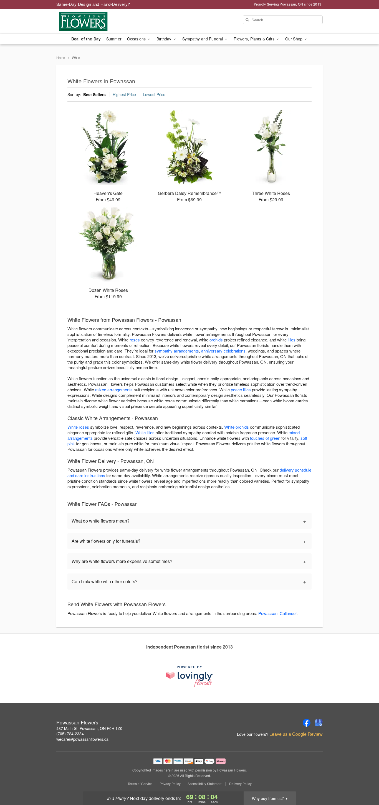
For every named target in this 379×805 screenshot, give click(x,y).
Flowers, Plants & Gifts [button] (254, 39)
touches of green (265, 438)
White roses (78, 427)
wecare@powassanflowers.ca (82, 739)
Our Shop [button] (294, 39)
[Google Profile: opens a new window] (319, 723)
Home (60, 57)
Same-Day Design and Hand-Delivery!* (93, 4)
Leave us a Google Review (296, 734)
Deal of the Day (86, 39)
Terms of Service (140, 783)
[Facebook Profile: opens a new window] (306, 723)
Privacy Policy (170, 783)
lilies (291, 340)
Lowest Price (154, 94)
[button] (364, 781)
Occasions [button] (137, 39)
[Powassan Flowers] (96, 21)
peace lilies (241, 389)
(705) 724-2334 (70, 733)
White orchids (236, 427)
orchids (216, 340)
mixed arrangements (114, 389)
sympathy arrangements (177, 351)
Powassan (267, 613)
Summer (114, 39)
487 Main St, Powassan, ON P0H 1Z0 (89, 728)
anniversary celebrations (223, 351)
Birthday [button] (164, 39)
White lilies (145, 432)
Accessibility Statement (205, 783)
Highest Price (124, 94)
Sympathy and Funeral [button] (203, 39)
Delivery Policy (240, 783)
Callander (288, 613)
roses (135, 340)
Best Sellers (94, 94)
